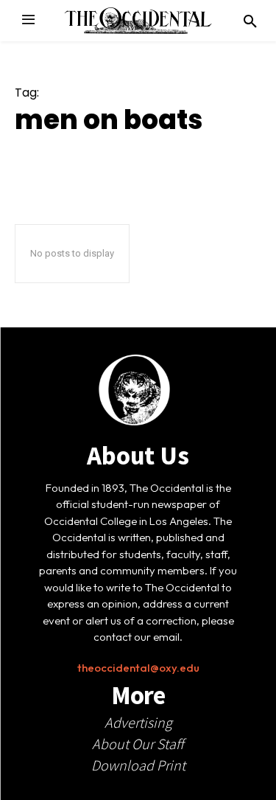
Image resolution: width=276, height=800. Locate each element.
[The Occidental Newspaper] (138, 20)
